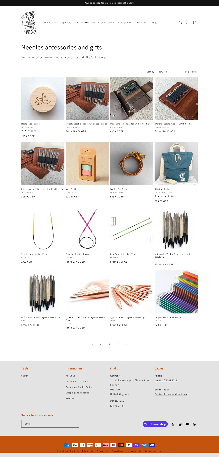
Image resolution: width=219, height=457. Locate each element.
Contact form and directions (171, 394)
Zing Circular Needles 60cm (78, 254)
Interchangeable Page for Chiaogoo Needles (86, 124)
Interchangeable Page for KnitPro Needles (129, 124)
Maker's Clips (72, 189)
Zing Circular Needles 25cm (34, 254)
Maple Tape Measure (30, 124)
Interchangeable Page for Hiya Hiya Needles (42, 189)
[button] (180, 22)
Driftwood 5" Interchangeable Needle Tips (41, 317)
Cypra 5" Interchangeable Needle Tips (128, 317)
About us (70, 375)
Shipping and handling (77, 392)
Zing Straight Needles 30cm (123, 254)
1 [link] (92, 343)
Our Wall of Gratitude (77, 381)
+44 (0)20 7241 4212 (166, 380)
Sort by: (151, 71)
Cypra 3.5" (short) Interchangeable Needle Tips (85, 318)
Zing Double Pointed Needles (168, 317)
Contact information (153, 451)
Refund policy (88, 451)
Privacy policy (103, 451)
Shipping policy (135, 451)
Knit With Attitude (71, 451)
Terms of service (118, 451)
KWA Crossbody (162, 189)
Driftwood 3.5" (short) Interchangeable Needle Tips (173, 255)
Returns (70, 398)
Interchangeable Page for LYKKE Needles (173, 124)
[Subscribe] (75, 424)
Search (24, 375)
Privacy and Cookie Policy (79, 387)
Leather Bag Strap (118, 189)
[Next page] (126, 343)
